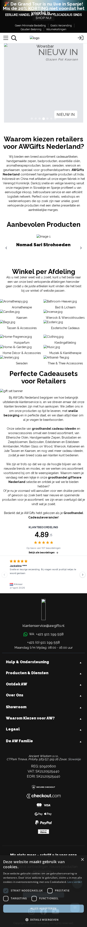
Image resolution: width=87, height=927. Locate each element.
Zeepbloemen (18, 442)
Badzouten (36, 442)
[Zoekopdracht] (14, 38)
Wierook (60, 446)
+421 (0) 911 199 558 (43, 642)
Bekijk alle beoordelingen (42, 552)
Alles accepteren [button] (43, 908)
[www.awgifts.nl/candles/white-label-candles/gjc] (43, 83)
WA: (46, 634)
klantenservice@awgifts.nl (43, 625)
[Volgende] (83, 575)
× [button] (82, 859)
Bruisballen (69, 437)
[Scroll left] (6, 248)
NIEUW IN (66, 114)
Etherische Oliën (17, 437)
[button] (43, 919)
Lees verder (74, 882)
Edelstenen (53, 442)
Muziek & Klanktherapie (65, 353)
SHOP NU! (43, 18)
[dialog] (43, 891)
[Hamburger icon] (5, 38)
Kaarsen (30, 451)
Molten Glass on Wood (36, 446)
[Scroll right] (81, 248)
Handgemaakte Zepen (45, 437)
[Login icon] (80, 38)
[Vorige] (4, 575)
